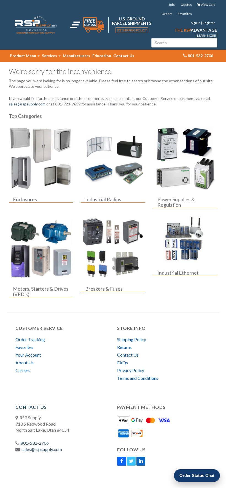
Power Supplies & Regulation (176, 202)
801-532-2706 (35, 442)
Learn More (206, 35)
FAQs (122, 362)
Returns (124, 347)
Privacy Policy (130, 370)
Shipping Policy (131, 339)
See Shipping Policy (132, 30)
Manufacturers (76, 55)
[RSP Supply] (36, 25)
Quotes (186, 4)
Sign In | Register (203, 23)
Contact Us (123, 55)
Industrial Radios (103, 199)
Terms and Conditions (137, 378)
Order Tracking (30, 339)
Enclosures (25, 199)
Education (101, 55)
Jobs (172, 4)
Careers (22, 370)
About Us (24, 362)
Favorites (185, 14)
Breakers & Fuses (104, 289)
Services (50, 55)
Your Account (28, 354)
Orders (167, 14)
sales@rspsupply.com (27, 104)
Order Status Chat (196, 475)
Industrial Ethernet (178, 273)
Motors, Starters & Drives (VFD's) (40, 291)
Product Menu (23, 55)
